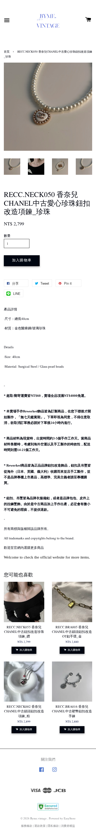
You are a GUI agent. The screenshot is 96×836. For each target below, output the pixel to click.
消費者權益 (68, 826)
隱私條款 (53, 826)
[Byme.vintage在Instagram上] (54, 772)
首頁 (6, 51)
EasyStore (70, 818)
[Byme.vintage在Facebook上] (41, 772)
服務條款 (26, 826)
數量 (7, 235)
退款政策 (40, 826)
